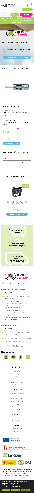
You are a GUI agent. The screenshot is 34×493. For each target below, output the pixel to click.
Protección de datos (17, 379)
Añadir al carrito (11, 144)
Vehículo (8, 68)
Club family (17, 410)
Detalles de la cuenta (17, 421)
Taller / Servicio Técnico (17, 393)
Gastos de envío (17, 429)
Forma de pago (17, 431)
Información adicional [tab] (16, 152)
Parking (17, 404)
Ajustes (25, 490)
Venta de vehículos (17, 399)
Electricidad (22, 112)
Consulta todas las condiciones (17, 57)
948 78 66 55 (9, 328)
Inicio (3, 68)
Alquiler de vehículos (17, 401)
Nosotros (17, 377)
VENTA (15, 15)
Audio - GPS (15, 68)
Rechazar (16, 490)
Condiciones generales (17, 374)
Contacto (17, 371)
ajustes (17, 487)
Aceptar (6, 490)
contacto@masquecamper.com (14, 283)
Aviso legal (17, 385)
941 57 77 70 (9, 292)
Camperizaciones (17, 407)
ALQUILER (26, 15)
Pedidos (17, 418)
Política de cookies (17, 382)
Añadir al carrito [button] (17, 214)
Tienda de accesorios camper (17, 396)
